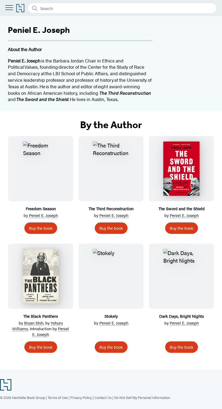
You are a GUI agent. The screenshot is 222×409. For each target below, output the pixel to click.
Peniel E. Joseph (43, 215)
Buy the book (41, 228)
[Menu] (9, 7)
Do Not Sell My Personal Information (142, 397)
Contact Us (103, 397)
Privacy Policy (81, 397)
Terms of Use (58, 397)
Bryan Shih (33, 323)
